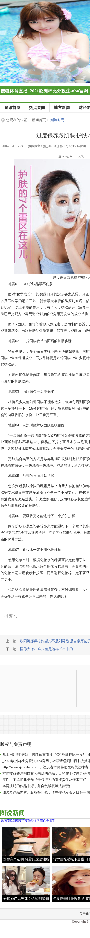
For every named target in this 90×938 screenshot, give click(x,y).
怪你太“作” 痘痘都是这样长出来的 (46, 649)
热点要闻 (37, 107)
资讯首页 (12, 107)
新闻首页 (39, 120)
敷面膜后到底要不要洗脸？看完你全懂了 (28, 820)
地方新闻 (62, 107)
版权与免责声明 (16, 744)
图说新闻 (12, 812)
